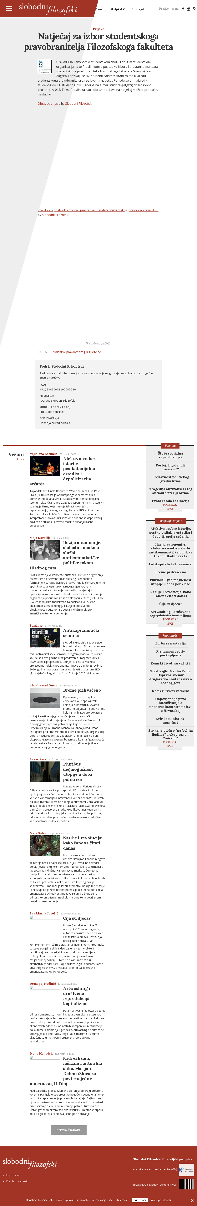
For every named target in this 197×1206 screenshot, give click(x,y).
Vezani (16, 456)
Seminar (36, 625)
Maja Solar (38, 833)
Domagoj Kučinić (43, 983)
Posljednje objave (170, 521)
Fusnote (170, 445)
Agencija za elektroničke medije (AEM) (155, 1169)
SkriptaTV (117, 9)
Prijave (98, 29)
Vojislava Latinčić (43, 454)
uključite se (93, 352)
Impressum (12, 1175)
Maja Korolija (40, 538)
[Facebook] (183, 8)
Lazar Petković (41, 759)
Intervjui (138, 9)
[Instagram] (194, 8)
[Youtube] (188, 8)
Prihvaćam (140, 1200)
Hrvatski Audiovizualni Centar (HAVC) (154, 1184)
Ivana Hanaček (41, 1053)
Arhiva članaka (68, 1130)
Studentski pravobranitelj (68, 352)
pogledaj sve (170, 507)
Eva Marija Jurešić (44, 913)
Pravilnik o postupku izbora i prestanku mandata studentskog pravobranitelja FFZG (98, 210)
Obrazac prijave (49, 103)
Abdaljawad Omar (43, 685)
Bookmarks (170, 636)
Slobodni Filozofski (48, 9)
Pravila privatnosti (17, 1181)
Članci (99, 9)
